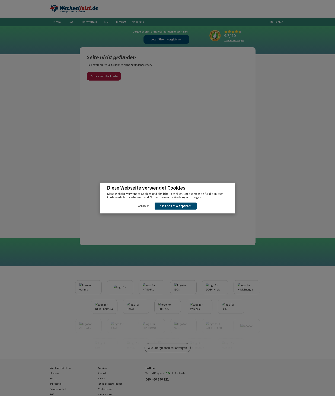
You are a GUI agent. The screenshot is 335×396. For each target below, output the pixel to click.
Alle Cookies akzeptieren (176, 206)
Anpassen (143, 206)
